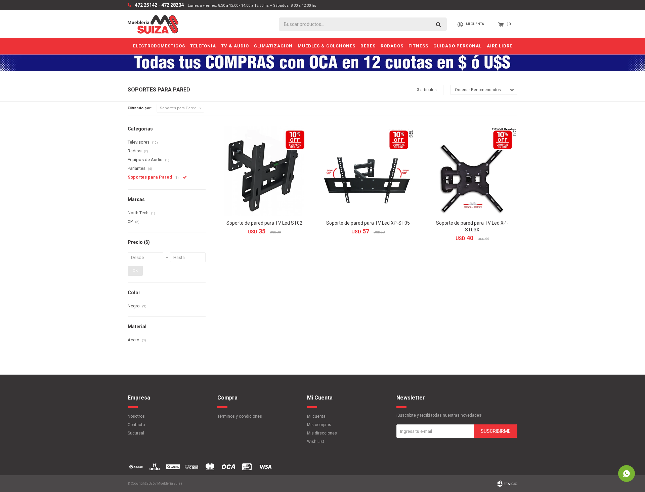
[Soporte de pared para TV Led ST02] (264, 170)
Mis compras (319, 424)
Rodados (392, 45)
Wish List (315, 441)
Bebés (368, 45)
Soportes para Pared (178, 108)
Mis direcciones (322, 433)
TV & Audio (235, 45)
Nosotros (136, 416)
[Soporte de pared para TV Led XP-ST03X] (472, 170)
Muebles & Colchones (326, 45)
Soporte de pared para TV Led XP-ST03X (472, 226)
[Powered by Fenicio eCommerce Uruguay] (507, 484)
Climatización (273, 45)
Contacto (136, 424)
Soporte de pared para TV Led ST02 (264, 223)
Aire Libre (499, 45)
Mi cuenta (316, 416)
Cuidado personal (457, 45)
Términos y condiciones (239, 416)
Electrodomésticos (159, 45)
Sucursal (136, 433)
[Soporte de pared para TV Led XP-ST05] (368, 170)
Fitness (418, 45)
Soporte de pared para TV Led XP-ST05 (368, 223)
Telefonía (203, 45)
